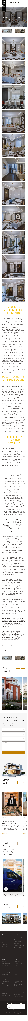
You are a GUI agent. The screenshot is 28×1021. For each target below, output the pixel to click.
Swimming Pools (5, 985)
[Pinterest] (20, 1013)
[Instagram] (9, 1013)
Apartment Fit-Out (6, 963)
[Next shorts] (22, 843)
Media (3, 942)
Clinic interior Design (18, 952)
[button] (18, 670)
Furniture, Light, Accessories (17, 990)
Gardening (4, 983)
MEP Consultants (5, 969)
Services (16, 979)
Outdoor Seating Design (7, 972)
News (3, 940)
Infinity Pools (4, 991)
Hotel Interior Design (18, 996)
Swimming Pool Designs (7, 987)
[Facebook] (12, 1013)
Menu (3, 934)
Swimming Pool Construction (5, 989)
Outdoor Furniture (18, 963)
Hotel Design (17, 943)
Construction (5, 938)
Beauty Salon (17, 949)
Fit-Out (3, 959)
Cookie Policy (5, 952)
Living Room (16, 972)
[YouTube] (6, 1013)
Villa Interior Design (18, 937)
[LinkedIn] (18, 1013)
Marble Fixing (5, 974)
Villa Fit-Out (4, 961)
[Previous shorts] (19, 843)
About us (4, 937)
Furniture (16, 959)
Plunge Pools (4, 993)
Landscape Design (6, 981)
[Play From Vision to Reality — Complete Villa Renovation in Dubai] (12, 876)
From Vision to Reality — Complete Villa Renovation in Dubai (12, 895)
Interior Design (17, 934)
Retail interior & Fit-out (19, 945)
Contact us (4, 944)
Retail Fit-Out (5, 967)
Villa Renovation (17, 947)
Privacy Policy (5, 757)
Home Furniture (17, 961)
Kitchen (16, 974)
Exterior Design (17, 941)
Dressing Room (17, 965)
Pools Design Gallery (6, 995)
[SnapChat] (15, 1013)
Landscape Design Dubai (19, 992)
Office (15, 967)
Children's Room (17, 969)
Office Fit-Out (5, 965)
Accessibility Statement (7, 954)
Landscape (4, 979)
